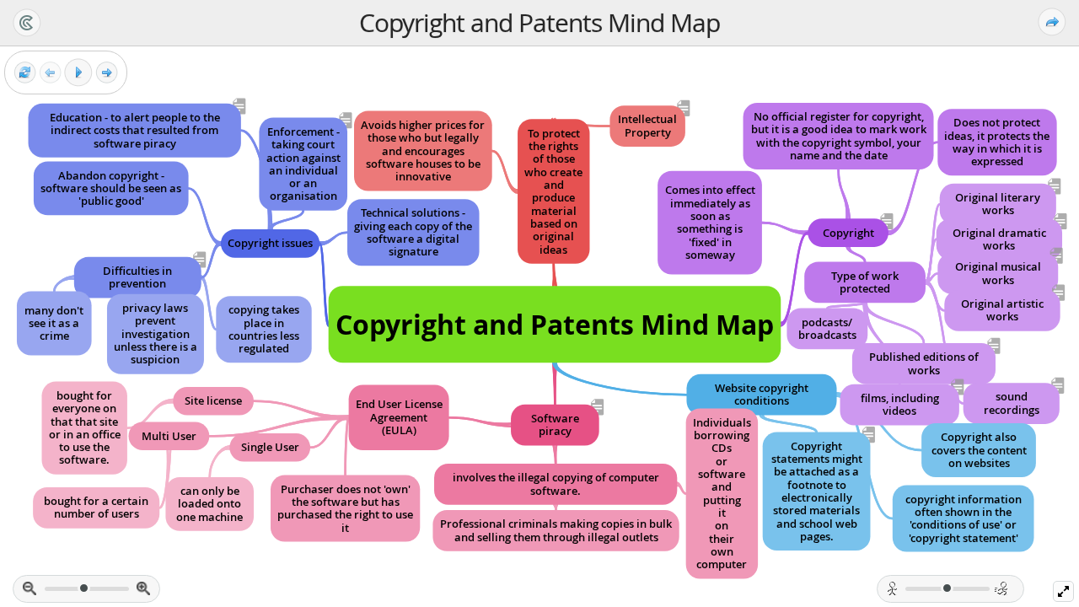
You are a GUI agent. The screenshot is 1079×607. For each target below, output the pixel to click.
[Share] (1052, 22)
